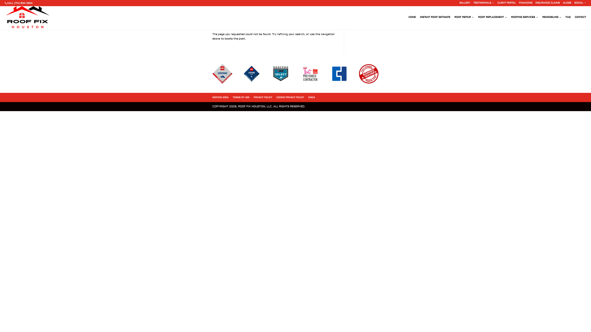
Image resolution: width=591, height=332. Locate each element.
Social (578, 3)
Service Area (220, 97)
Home (412, 17)
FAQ (568, 17)
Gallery (464, 3)
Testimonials (482, 3)
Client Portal (506, 3)
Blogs (567, 3)
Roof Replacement (491, 17)
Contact (580, 17)
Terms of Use (241, 97)
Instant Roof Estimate (435, 17)
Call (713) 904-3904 (19, 3)
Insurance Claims (547, 3)
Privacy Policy (263, 97)
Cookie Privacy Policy (290, 97)
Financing (525, 3)
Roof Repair (462, 17)
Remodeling (550, 17)
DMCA (311, 97)
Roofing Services (523, 17)
